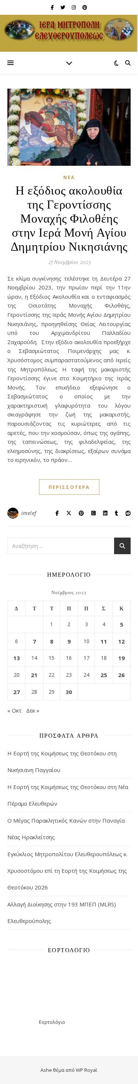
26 (121, 675)
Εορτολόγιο (52, 1022)
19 (121, 658)
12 (121, 641)
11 (103, 641)
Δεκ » (32, 710)
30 (69, 692)
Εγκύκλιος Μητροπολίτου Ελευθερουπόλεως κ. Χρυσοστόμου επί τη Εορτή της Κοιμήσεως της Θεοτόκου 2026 (67, 870)
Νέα (69, 177)
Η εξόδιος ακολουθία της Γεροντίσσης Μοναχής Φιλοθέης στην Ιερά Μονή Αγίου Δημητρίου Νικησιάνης (69, 217)
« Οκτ (14, 710)
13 (16, 658)
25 (103, 675)
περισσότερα (69, 487)
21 (34, 675)
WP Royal (86, 1070)
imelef (28, 513)
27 (16, 692)
